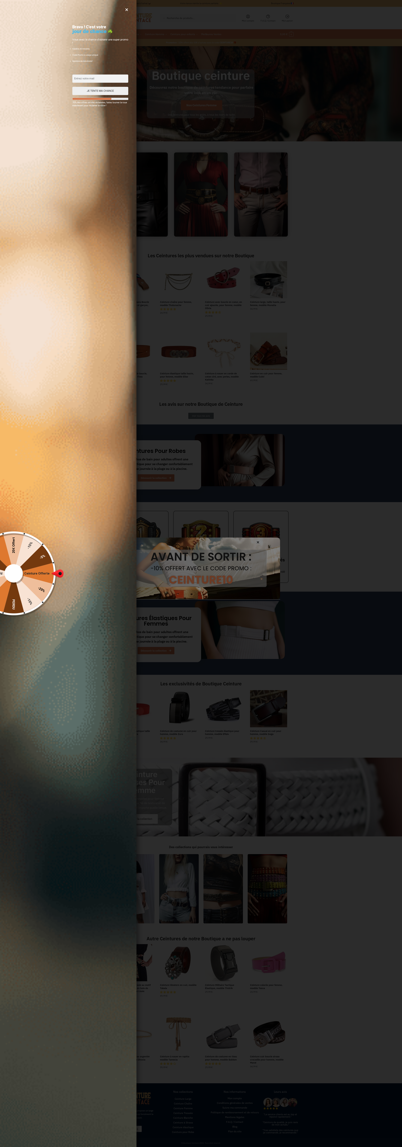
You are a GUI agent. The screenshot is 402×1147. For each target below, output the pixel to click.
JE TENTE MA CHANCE (100, 90)
